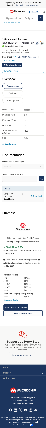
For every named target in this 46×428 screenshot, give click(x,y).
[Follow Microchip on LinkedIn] (15, 411)
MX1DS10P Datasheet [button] (27, 57)
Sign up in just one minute (26, 5)
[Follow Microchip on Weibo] (35, 410)
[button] (8, 60)
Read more (10, 144)
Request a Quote (10, 300)
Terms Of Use (14, 422)
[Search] (40, 18)
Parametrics (13, 86)
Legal (35, 422)
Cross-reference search (11, 23)
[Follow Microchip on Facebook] (10, 411)
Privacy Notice (26, 422)
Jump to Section (11, 71)
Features (12, 93)
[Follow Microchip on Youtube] (25, 410)
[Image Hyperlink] (17, 13)
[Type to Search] (41, 178)
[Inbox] (44, 12)
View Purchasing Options (16, 307)
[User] (35, 12)
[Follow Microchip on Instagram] (30, 411)
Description (13, 100)
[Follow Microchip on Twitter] (20, 411)
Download (37, 196)
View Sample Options (23, 313)
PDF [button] (15, 57)
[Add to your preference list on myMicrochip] (37, 43)
